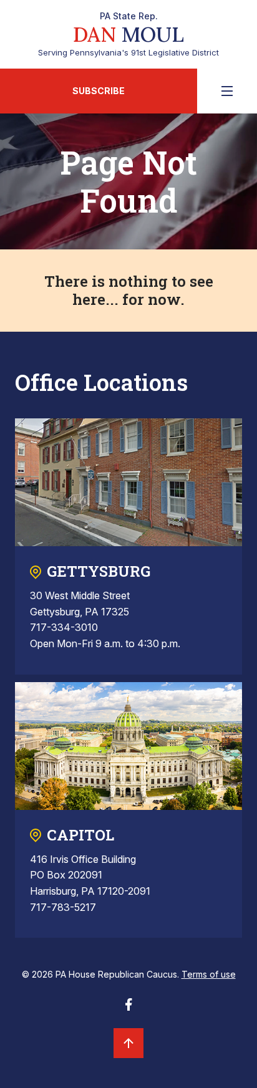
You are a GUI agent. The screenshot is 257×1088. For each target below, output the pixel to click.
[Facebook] (128, 1008)
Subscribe (98, 90)
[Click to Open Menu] (227, 91)
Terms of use (209, 974)
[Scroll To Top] (128, 1043)
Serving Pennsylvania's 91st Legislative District (128, 34)
